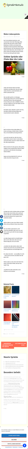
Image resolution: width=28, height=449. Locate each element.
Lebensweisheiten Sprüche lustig (7, 296)
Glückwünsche (14, 384)
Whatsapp (5, 402)
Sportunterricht (15, 394)
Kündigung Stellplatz (7, 391)
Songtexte (9, 394)
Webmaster (17, 36)
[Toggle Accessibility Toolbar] (25, 445)
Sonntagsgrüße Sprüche (15, 295)
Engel (21, 378)
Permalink (12, 333)
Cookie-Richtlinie (8, 447)
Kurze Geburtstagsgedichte (17, 389)
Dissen (18, 378)
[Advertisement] (14, 82)
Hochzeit (21, 388)
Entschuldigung (6, 381)
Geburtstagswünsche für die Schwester (14, 364)
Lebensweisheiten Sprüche (7, 310)
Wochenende (10, 402)
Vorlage (9, 400)
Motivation (6, 392)
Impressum (20, 447)
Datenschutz (15, 447)
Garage (5, 384)
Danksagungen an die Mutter (7, 323)
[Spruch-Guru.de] (13, 5)
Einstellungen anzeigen (14, 444)
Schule (19, 392)
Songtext (5, 394)
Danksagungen (13, 378)
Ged (7, 384)
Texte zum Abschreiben (11, 399)
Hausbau (17, 388)
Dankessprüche (6, 378)
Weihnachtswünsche (20, 400)
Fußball (21, 381)
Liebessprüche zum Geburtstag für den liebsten (15, 325)
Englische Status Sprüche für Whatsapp (16, 380)
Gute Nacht (13, 388)
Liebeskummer (14, 391)
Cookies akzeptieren (14, 435)
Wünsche (15, 403)
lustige (18, 391)
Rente (13, 392)
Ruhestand (16, 392)
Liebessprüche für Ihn (10, 363)
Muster (10, 392)
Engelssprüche (6, 380)
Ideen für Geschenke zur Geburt (12, 361)
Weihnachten (13, 400)
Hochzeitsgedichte (8, 389)
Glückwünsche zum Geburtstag (12, 386)
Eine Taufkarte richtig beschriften (13, 368)
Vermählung (6, 400)
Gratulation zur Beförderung (15, 310)
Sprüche (6, 333)
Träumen (18, 399)
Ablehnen (14, 439)
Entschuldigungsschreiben (14, 381)
